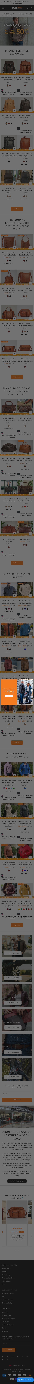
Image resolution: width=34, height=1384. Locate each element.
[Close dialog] (32, 680)
